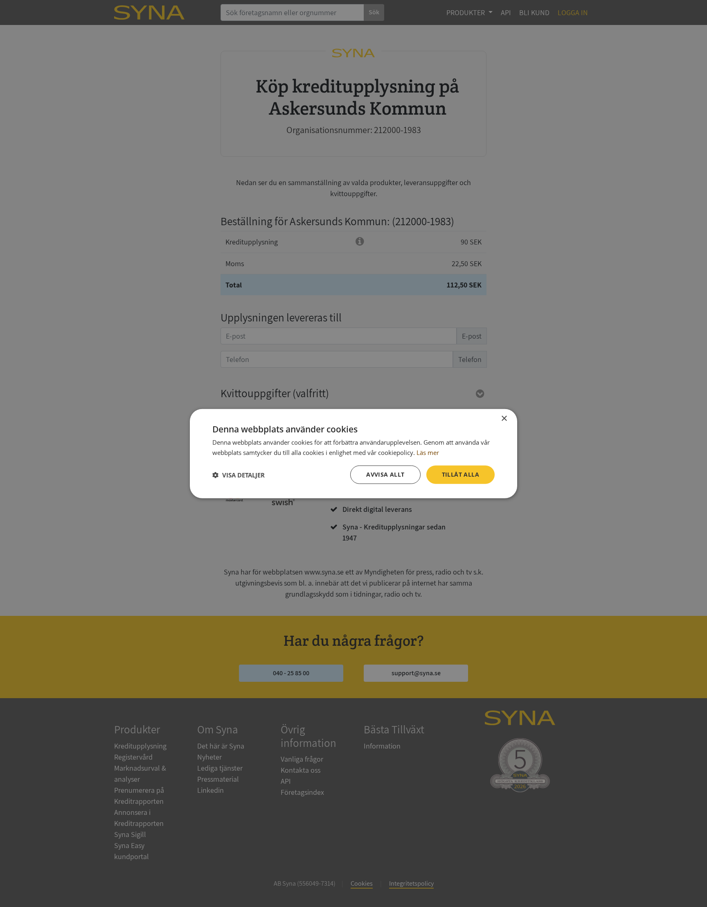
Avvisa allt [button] (385, 474)
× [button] (504, 418)
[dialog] (353, 453)
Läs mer (428, 452)
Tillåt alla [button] (460, 474)
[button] (238, 474)
